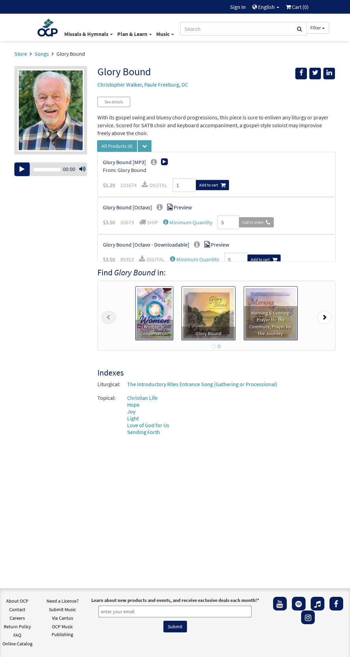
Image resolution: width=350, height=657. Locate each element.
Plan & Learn (132, 33)
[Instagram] (308, 617)
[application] (50, 169)
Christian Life (142, 397)
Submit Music (62, 609)
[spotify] (299, 603)
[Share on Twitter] (315, 73)
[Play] (22, 169)
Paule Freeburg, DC (166, 84)
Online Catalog (17, 644)
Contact (17, 609)
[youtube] (280, 603)
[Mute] (82, 169)
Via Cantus (62, 618)
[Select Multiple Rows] (144, 146)
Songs (42, 53)
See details (114, 101)
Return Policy (17, 626)
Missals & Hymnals (86, 33)
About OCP (17, 601)
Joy (131, 411)
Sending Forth (143, 432)
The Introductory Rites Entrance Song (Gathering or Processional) (202, 384)
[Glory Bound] (208, 312)
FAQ (17, 635)
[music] (317, 603)
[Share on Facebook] (301, 73)
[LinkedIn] (329, 73)
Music (163, 33)
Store (20, 53)
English (266, 6)
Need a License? (62, 601)
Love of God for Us (148, 425)
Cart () (300, 6)
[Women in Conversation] (154, 312)
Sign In (238, 6)
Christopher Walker (119, 84)
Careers (17, 618)
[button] (187, 222)
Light (133, 418)
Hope (133, 404)
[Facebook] (336, 603)
